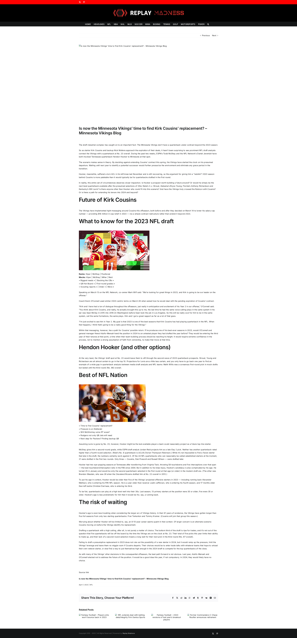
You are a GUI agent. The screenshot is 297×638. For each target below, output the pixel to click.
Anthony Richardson (200, 186)
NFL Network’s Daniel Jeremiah (198, 153)
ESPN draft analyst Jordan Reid (137, 449)
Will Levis (93, 189)
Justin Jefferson (157, 483)
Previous (206, 35)
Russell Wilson (157, 459)
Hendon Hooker (120, 157)
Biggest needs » (88, 280)
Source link (84, 572)
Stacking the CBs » (105, 280)
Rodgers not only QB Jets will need (96, 435)
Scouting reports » (89, 287)
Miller (104, 277)
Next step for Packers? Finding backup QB (100, 438)
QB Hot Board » (88, 283)
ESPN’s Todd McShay (166, 153)
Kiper (88, 274)
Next (214, 35)
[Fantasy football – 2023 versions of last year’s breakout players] (166, 615)
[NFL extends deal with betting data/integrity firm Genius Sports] (130, 615)
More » (111, 287)
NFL (91, 585)
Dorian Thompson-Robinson (158, 453)
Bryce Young (176, 186)
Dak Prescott (141, 459)
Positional (105, 274)
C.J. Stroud (154, 186)
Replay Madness (129, 633)
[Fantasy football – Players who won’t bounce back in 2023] (94, 615)
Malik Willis (168, 364)
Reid (111, 277)
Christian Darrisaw (101, 486)
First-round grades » (106, 283)
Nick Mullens (120, 150)
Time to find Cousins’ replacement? (96, 426)
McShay (96, 274)
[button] (208, 24)
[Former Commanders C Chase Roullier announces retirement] (202, 615)
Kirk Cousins (96, 150)
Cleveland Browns (124, 474)
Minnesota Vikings (149, 145)
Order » (102, 287)
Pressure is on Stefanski (91, 429)
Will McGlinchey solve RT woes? (95, 432)
